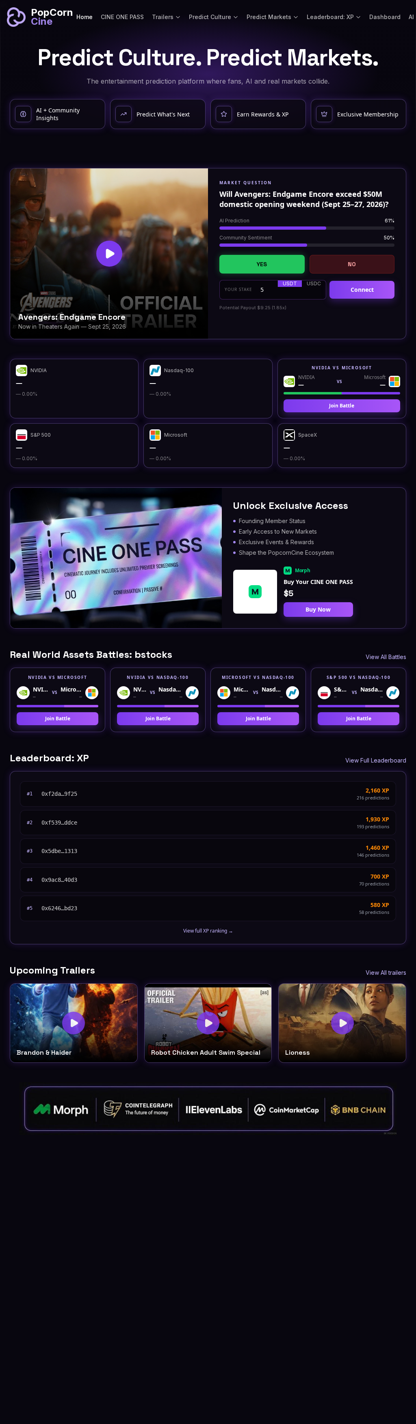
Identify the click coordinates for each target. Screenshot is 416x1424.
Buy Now (318, 609)
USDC (314, 283)
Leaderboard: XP (330, 16)
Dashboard (385, 16)
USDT (290, 283)
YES (262, 264)
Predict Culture (210, 16)
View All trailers (386, 972)
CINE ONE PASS (122, 16)
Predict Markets (269, 16)
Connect (362, 289)
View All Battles (386, 656)
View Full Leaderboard (375, 760)
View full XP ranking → (208, 930)
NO (352, 264)
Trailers (162, 16)
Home (84, 16)
